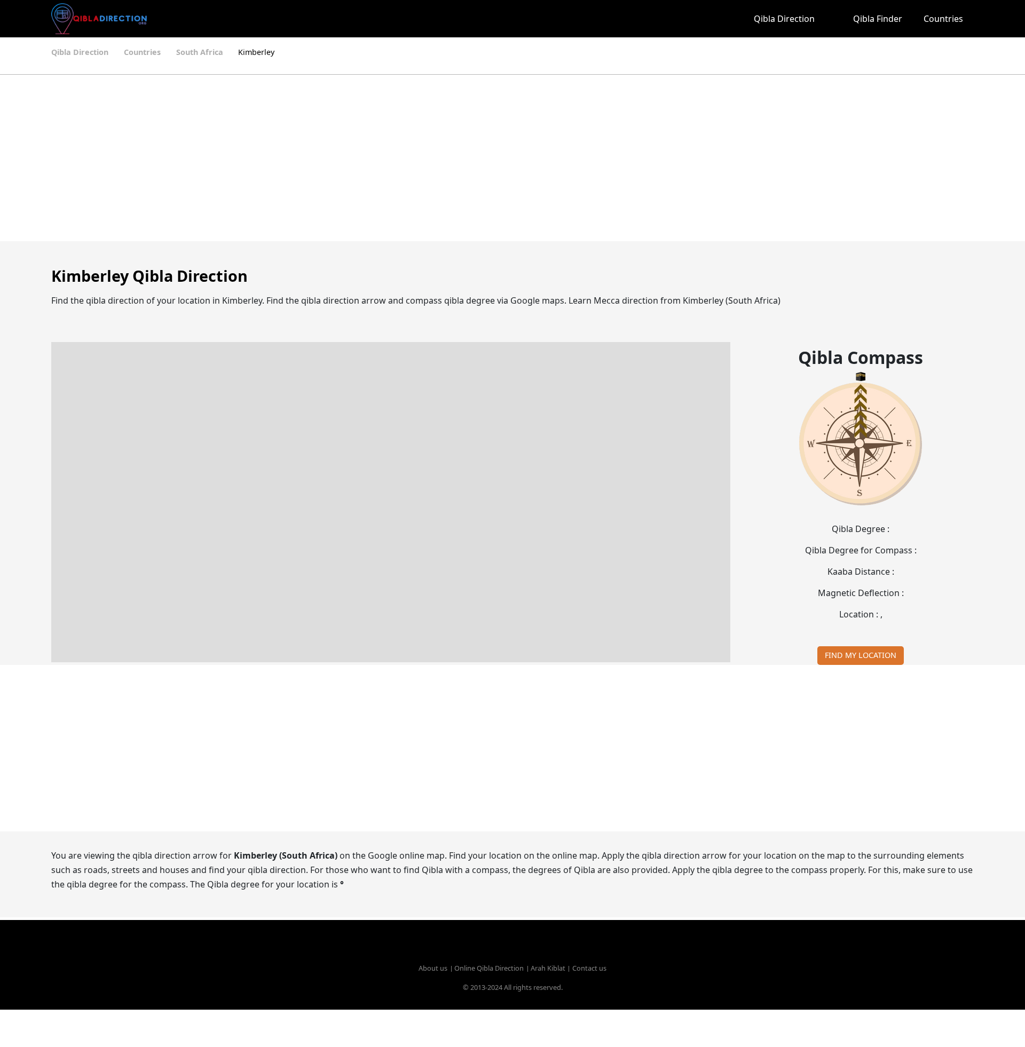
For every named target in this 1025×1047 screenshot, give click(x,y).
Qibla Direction (784, 19)
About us (433, 968)
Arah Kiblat (548, 968)
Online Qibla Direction (489, 968)
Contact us (589, 968)
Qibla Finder (877, 19)
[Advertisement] (487, 158)
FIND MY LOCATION (860, 655)
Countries (943, 19)
